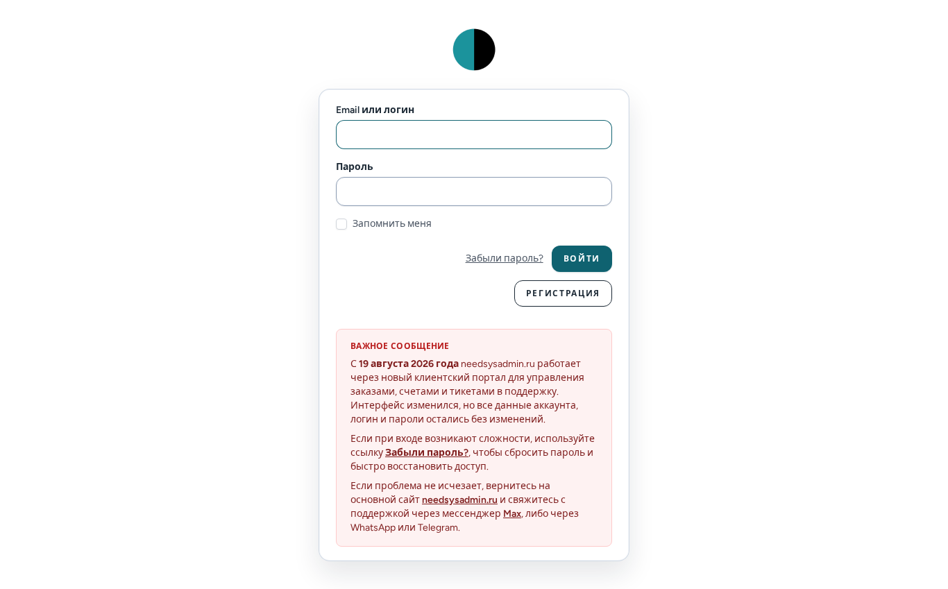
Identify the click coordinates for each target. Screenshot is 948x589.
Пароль (354, 167)
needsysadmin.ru (460, 500)
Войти (582, 259)
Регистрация (563, 293)
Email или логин (375, 110)
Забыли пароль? (504, 258)
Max (512, 514)
